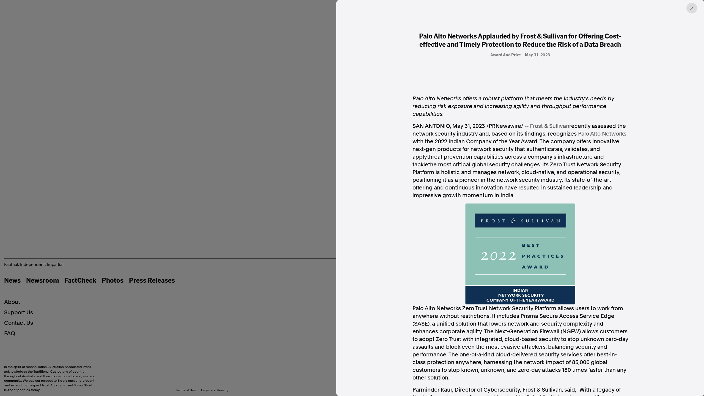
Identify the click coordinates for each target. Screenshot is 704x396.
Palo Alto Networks (602, 133)
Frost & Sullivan (549, 126)
